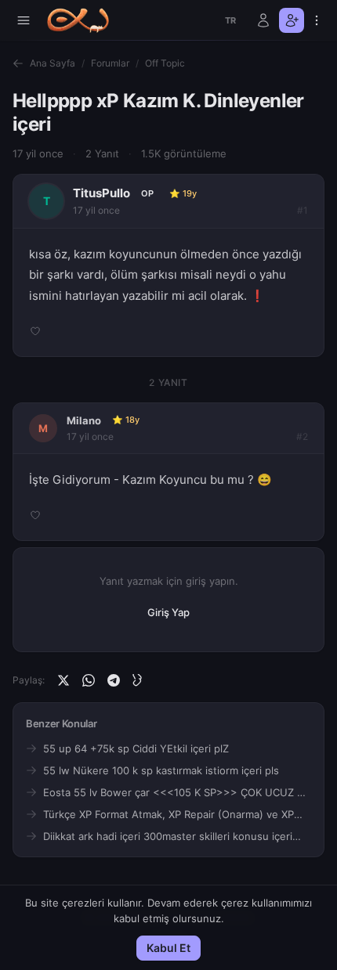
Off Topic (165, 63)
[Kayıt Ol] (291, 20)
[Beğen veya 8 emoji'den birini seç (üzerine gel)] (35, 331)
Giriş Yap (168, 612)
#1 (302, 210)
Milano (84, 420)
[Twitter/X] (63, 680)
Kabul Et (168, 947)
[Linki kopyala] (138, 680)
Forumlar (110, 63)
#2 (302, 436)
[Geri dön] (18, 63)
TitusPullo (101, 193)
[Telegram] (113, 680)
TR (231, 20)
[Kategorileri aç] (23, 20)
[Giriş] (263, 20)
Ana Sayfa (52, 63)
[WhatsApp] (88, 680)
